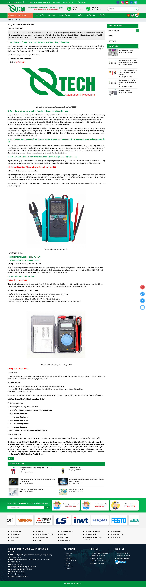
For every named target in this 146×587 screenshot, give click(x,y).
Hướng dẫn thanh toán (123, 555)
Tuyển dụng (112, 41)
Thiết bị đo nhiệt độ (115, 531)
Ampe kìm (38, 540)
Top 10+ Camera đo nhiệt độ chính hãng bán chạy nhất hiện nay (128, 72)
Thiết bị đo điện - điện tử (66, 531)
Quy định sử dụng (96, 558)
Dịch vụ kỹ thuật (113, 31)
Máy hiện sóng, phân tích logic (93, 537)
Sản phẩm (69, 558)
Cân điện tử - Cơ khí (90, 534)
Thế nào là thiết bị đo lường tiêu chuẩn (31, 489)
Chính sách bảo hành (97, 563)
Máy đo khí (63, 534)
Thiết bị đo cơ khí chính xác (92, 531)
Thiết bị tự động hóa (15, 531)
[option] (16, 520)
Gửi (47, 508)
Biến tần (12, 540)
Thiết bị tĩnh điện (14, 537)
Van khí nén (88, 540)
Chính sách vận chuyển (98, 555)
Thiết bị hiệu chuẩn (115, 537)
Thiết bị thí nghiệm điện (41, 537)
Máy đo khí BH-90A (75, 467)
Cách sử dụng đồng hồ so (77, 489)
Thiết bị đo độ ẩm (14, 534)
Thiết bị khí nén (39, 531)
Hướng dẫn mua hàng (123, 553)
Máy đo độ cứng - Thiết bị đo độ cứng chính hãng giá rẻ (127, 82)
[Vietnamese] (129, 15)
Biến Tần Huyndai (124, 90)
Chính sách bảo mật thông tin (100, 553)
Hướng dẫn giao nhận (123, 558)
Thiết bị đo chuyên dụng (116, 534)
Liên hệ (68, 568)
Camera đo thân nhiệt (126, 50)
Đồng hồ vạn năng (65, 540)
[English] (133, 15)
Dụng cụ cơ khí (64, 537)
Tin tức (18, 19)
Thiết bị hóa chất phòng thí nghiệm (44, 534)
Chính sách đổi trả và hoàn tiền (100, 561)
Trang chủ (11, 19)
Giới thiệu (69, 555)
